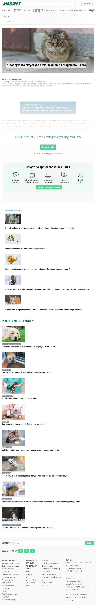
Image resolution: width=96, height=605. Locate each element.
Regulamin (46, 571)
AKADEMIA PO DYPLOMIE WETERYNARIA (31, 563)
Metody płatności (49, 574)
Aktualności (76, 11)
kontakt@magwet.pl (74, 584)
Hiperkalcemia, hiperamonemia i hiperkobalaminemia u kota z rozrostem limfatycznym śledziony (43, 310)
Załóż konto (58, 154)
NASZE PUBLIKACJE (9, 560)
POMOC (45, 560)
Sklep (84, 11)
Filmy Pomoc (47, 583)
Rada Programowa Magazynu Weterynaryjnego (9, 597)
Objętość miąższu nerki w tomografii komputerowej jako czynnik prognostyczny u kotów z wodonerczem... (48, 289)
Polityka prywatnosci (50, 563)
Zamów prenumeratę (10, 566)
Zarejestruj (8, 22)
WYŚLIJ (89, 543)
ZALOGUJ (6, 16)
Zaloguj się (48, 147)
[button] (8, 10)
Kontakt (45, 585)
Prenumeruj (86, 4)
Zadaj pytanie (47, 566)
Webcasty (66, 11)
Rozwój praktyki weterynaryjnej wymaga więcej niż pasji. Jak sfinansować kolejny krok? (40, 228)
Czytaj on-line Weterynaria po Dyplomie (8, 585)
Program (29, 574)
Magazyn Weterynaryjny (11, 563)
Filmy (60, 11)
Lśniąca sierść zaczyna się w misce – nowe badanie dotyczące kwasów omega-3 (37, 269)
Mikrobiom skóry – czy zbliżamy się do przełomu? (25, 249)
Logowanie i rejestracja (51, 569)
